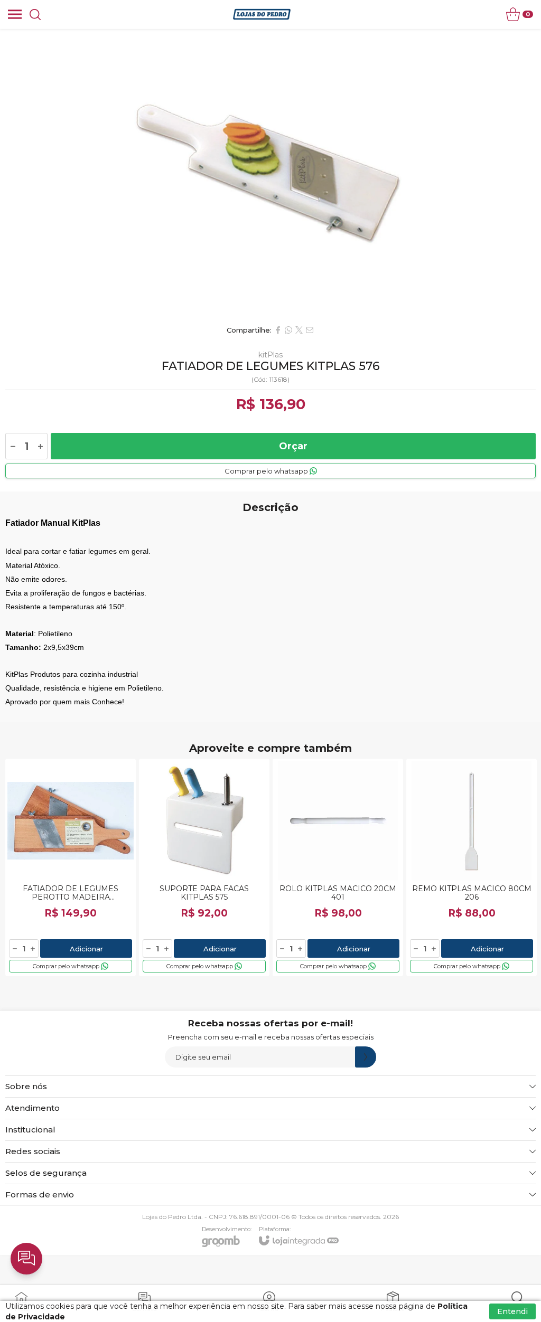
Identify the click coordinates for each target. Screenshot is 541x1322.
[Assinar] (365, 1057)
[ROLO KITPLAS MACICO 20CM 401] (338, 867)
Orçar (293, 446)
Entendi (512, 1311)
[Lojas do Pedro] (262, 14)
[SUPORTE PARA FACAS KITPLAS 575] (204, 867)
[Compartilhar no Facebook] (278, 330)
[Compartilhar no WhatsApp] (288, 330)
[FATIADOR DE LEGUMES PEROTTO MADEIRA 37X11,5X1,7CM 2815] (70, 867)
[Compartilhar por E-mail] (309, 330)
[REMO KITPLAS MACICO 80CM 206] (471, 867)
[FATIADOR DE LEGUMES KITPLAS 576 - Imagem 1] (270, 174)
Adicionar (86, 949)
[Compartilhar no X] (299, 330)
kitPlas (270, 354)
